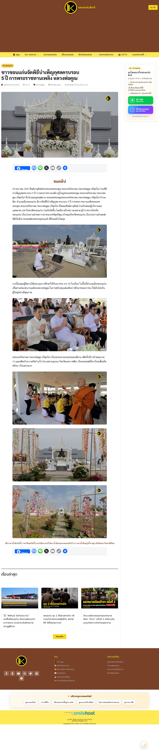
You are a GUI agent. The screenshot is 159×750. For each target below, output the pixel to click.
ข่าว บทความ (30, 54)
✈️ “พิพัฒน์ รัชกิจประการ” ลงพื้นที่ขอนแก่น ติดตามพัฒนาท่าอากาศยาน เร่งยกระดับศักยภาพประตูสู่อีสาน (19, 621)
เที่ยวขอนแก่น (68, 54)
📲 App (16, 54)
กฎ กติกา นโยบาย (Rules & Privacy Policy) (79, 719)
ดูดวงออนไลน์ (30, 702)
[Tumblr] (12, 673)
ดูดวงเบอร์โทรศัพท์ (86, 702)
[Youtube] (18, 673)
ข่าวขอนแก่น (7, 66)
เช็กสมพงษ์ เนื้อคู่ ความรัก (64, 702)
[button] (59, 636)
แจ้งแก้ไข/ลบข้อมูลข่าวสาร (79, 721)
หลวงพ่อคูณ (40, 85)
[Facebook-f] (6, 673)
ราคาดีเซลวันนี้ (28, 543)
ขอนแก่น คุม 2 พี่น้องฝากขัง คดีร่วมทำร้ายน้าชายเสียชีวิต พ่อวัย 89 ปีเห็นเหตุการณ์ (58, 619)
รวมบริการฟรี (138, 54)
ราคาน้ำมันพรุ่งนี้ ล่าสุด (85, 543)
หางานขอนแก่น (50, 54)
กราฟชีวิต (45, 702)
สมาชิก (153, 7)
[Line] (36, 673)
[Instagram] (24, 673)
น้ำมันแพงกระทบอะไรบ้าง (64, 543)
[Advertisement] (79, 33)
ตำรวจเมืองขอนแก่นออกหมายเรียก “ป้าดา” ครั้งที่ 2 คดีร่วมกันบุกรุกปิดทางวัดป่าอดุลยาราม (99, 619)
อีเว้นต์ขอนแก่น (85, 54)
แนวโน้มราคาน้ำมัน (44, 543)
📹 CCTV (122, 54)
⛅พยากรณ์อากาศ (105, 54)
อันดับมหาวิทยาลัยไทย (105, 543)
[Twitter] (30, 673)
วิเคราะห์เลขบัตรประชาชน (109, 702)
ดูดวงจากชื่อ (129, 702)
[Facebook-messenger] (21, 678)
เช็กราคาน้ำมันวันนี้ (13, 543)
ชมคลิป (59, 181)
